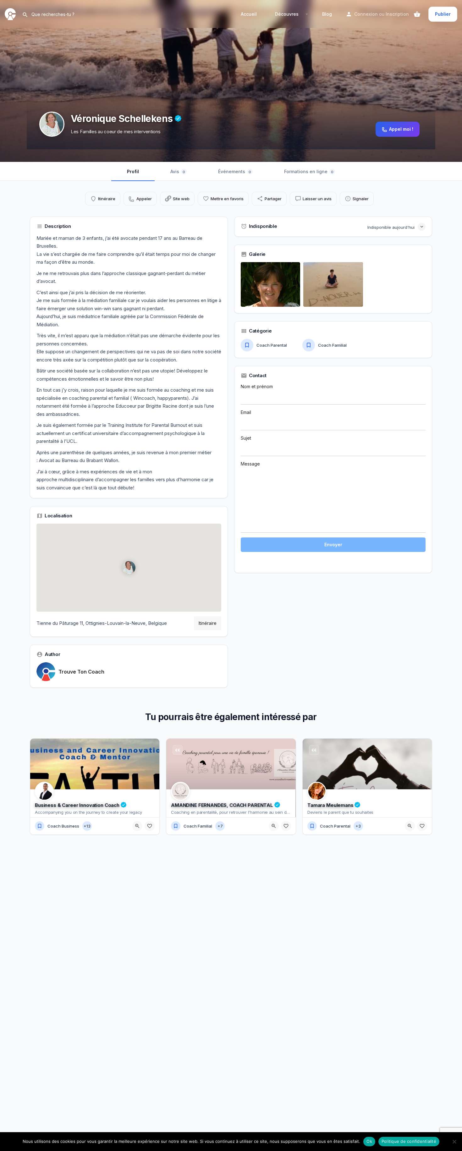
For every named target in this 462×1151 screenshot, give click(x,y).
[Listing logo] (51, 124)
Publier (443, 14)
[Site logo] (11, 14)
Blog (327, 14)
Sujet (246, 438)
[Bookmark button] (150, 826)
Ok (369, 1141)
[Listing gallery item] (270, 284)
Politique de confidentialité (409, 1141)
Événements (234, 171)
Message (250, 463)
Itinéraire (208, 623)
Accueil (249, 14)
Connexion (366, 14)
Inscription (397, 14)
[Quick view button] (137, 826)
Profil (133, 171)
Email (246, 412)
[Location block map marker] (128, 567)
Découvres (287, 14)
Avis (177, 171)
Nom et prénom (257, 386)
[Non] (454, 1141)
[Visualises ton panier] (417, 14)
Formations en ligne (308, 171)
